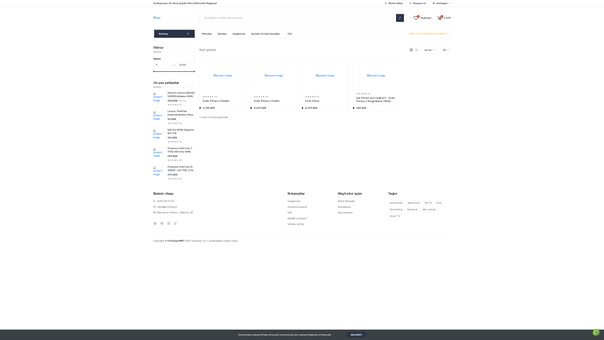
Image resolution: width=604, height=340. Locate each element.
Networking (396, 209)
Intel (438, 202)
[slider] (153, 71)
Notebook (412, 209)
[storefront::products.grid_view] (411, 50)
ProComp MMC (176, 240)
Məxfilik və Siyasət (297, 218)
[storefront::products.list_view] (417, 50)
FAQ (290, 33)
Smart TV (395, 216)
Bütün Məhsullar (346, 201)
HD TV (428, 202)
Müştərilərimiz (345, 212)
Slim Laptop (429, 209)
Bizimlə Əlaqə (395, 3)
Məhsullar (207, 33)
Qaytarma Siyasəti (297, 207)
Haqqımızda (238, 33)
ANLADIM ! (356, 334)
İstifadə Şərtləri (296, 224)
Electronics (414, 202)
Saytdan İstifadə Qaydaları (265, 33)
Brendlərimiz (344, 207)
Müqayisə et (419, 3)
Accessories (396, 202)
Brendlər (222, 33)
